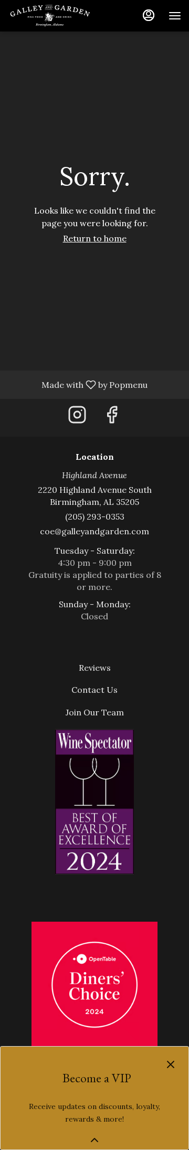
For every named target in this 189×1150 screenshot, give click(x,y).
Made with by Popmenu (78, 384)
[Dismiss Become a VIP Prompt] (170, 1064)
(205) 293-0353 (94, 516)
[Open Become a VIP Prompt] (94, 1140)
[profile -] (148, 15)
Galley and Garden (94, 985)
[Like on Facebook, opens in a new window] (111, 417)
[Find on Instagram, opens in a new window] (77, 417)
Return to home (95, 238)
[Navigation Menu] (174, 16)
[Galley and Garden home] (55, 16)
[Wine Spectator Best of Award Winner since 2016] (94, 800)
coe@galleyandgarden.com (94, 531)
